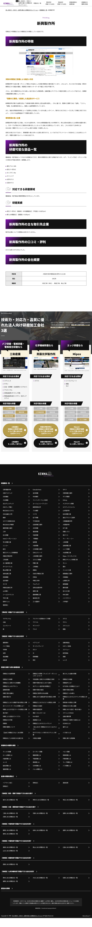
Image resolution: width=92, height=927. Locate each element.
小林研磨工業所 (37, 556)
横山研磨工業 (7, 570)
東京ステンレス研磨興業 (10, 552)
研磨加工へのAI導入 (69, 693)
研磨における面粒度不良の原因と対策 (44, 697)
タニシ (65, 563)
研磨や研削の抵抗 (38, 690)
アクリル (35, 622)
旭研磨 (35, 542)
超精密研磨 (6, 690)
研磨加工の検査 (67, 679)
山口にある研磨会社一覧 (10, 851)
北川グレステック (8, 503)
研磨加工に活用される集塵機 (11, 683)
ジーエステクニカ (8, 594)
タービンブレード (38, 646)
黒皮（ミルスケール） (39, 713)
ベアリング (36, 642)
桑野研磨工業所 (7, 528)
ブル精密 (35, 510)
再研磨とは (36, 762)
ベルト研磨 (66, 752)
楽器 (64, 656)
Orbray (65, 500)
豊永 (64, 566)
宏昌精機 (5, 577)
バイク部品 (6, 646)
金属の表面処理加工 (7, 776)
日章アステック (7, 493)
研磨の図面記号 (37, 709)
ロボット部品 (67, 646)
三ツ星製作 (36, 601)
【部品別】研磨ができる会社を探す (12, 636)
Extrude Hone (37, 489)
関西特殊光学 (37, 507)
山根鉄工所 (66, 580)
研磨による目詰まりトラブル (11, 716)
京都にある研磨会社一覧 (40, 813)
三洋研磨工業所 (37, 549)
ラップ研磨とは (67, 762)
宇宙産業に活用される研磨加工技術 (43, 679)
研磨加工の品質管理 (9, 673)
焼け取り (5, 713)
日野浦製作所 (7, 489)
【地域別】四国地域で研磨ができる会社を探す (16, 858)
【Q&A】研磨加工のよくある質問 (13, 732)
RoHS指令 (36, 716)
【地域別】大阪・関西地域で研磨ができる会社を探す (18, 807)
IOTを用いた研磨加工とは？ (71, 686)
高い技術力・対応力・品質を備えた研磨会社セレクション (25, 3)
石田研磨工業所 (37, 524)
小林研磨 (65, 542)
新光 (4, 549)
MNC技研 (65, 594)
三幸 (4, 531)
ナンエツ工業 (67, 570)
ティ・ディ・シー (68, 538)
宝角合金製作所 (37, 587)
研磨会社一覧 (37, 3)
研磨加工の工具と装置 (69, 706)
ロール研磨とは (7, 755)
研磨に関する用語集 (69, 738)
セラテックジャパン (69, 507)
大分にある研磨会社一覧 (40, 878)
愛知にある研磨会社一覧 (10, 834)
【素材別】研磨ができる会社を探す (12, 612)
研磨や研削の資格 (68, 690)
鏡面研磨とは (37, 755)
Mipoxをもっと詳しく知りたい (77, 443)
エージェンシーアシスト (40, 503)
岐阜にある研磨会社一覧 (40, 830)
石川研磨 (5, 535)
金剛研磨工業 (67, 545)
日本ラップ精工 (7, 507)
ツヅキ (35, 514)
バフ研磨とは (67, 766)
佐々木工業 (66, 591)
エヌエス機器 (37, 559)
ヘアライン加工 (7, 783)
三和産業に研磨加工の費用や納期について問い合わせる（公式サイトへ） (15, 430)
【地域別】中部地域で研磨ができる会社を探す (16, 824)
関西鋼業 (65, 584)
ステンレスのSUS (68, 713)
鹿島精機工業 (37, 594)
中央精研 (35, 496)
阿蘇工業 (35, 563)
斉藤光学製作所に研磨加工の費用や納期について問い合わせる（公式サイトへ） (46, 430)
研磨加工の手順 (7, 720)
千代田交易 (36, 521)
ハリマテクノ (67, 598)
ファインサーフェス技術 (40, 500)
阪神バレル (6, 601)
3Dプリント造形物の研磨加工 (42, 686)
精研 (4, 517)
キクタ (5, 584)
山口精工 (5, 591)
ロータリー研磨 (37, 752)
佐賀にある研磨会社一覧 (70, 878)
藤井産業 (65, 587)
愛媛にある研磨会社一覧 (10, 864)
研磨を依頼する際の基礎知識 (10, 667)
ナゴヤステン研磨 (68, 503)
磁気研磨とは (7, 766)
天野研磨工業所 (67, 493)
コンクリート (7, 625)
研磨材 (5, 723)
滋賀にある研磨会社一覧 (70, 813)
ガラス (65, 618)
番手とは (65, 727)
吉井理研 (5, 580)
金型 (4, 653)
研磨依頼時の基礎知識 (73, 3)
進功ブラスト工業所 (69, 517)
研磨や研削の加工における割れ (42, 683)
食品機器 (5, 656)
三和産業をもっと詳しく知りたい (15, 443)
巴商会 (35, 577)
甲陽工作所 (36, 580)
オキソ (65, 489)
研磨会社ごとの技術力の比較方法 (13, 738)
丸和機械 (5, 496)
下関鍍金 (35, 538)
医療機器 (35, 656)
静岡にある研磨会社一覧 (10, 830)
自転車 (5, 660)
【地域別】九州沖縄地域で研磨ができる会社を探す (17, 871)
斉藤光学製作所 (7, 556)
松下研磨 (35, 517)
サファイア (36, 625)
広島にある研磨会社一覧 (70, 847)
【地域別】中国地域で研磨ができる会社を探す (16, 841)
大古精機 (5, 500)
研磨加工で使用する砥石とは (71, 720)
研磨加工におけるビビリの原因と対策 (44, 702)
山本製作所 (66, 510)
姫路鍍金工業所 (67, 573)
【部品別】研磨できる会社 (61, 3)
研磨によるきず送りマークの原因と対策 (15, 709)
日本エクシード (37, 552)
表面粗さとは (37, 720)
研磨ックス (66, 531)
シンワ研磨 (66, 549)
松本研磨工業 (67, 514)
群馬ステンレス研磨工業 (70, 559)
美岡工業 (35, 591)
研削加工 (35, 783)
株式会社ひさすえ (8, 510)
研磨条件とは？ (67, 683)
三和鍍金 (35, 566)
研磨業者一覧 (5, 483)
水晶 (4, 622)
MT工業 (65, 528)
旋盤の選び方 (7, 697)
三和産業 (5, 559)
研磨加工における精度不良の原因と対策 (15, 702)
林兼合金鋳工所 (7, 587)
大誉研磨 (35, 545)
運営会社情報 (5, 888)
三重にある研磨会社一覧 (10, 813)
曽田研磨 (35, 531)
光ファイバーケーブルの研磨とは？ (13, 706)
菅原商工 (5, 605)
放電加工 (5, 786)
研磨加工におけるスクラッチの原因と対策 (75, 698)
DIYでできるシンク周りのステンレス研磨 (44, 734)
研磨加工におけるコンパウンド (42, 723)
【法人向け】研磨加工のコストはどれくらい (45, 728)
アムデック (36, 584)
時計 (34, 660)
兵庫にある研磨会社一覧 (10, 817)
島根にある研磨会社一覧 (10, 847)
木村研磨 (35, 528)
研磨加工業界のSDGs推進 (40, 693)
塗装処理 (65, 783)
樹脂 (64, 629)
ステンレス (66, 625)
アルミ (35, 629)
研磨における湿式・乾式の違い (72, 709)
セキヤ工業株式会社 (9, 521)
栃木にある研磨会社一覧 (10, 800)
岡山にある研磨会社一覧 (40, 847)
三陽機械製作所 (67, 521)
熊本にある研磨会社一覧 (10, 878)
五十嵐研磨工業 (7, 563)
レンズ (65, 660)
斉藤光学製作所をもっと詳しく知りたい (46, 443)
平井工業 (5, 598)
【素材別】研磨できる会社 (50, 3)
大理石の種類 (37, 738)
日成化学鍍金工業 (38, 573)
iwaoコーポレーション (10, 538)
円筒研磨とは (67, 759)
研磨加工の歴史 (37, 706)
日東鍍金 (65, 577)
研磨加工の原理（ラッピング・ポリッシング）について (45, 675)
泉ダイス (65, 535)
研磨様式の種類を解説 (84, 3)
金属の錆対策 (67, 716)
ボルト (35, 649)
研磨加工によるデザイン (10, 686)
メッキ (5, 762)
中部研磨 (35, 535)
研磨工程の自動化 (8, 693)
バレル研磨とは (37, 769)
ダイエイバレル (7, 566)
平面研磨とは (37, 759)
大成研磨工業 (67, 552)
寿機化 (35, 570)
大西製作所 (66, 524)
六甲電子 (65, 601)
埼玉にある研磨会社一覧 (70, 800)
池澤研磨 (35, 493)
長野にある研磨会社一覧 (70, 830)
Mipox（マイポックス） (70, 556)
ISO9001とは (67, 723)
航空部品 (65, 653)
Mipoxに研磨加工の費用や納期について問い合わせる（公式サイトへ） (77, 430)
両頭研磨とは (67, 755)
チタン (65, 622)
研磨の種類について (9, 727)
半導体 (5, 649)
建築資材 (5, 642)
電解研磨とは (7, 769)
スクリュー (66, 649)
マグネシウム (7, 618)
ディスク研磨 (7, 752)
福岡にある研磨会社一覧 (10, 881)
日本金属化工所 (7, 514)
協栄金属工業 (7, 573)
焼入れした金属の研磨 (69, 673)
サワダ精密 (66, 496)
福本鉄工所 (36, 598)
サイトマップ (86, 916)
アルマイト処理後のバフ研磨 (41, 618)
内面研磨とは (7, 759)
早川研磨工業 (7, 542)
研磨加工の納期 (7, 679)
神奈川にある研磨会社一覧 (41, 800)
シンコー (5, 545)
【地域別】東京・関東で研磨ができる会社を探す (17, 793)
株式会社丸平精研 (8, 524)
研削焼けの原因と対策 (69, 702)
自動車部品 (66, 642)
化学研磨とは (37, 766)
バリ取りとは (67, 732)
